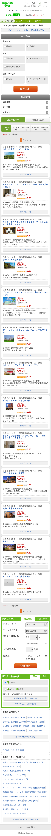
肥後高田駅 (41, 726)
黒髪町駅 (14, 722)
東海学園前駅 (16, 726)
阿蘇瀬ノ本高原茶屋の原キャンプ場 (16, 771)
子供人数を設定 (32, 643)
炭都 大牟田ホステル (12, 508)
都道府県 (6, 102)
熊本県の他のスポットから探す (25, 819)
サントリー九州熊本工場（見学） (15, 813)
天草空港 (6, 750)
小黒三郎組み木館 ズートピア (15, 805)
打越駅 (41, 722)
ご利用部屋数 (9, 648)
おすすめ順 (16, 129)
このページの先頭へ (25, 827)
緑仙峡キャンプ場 (36, 762)
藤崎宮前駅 (15, 717)
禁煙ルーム (10, 58)
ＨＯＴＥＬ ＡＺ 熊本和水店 (16, 576)
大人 (28, 637)
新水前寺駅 (37, 717)
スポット (6, 112)
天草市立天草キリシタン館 (13, 792)
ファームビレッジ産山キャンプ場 (15, 779)
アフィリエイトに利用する (25, 704)
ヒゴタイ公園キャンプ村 (12, 783)
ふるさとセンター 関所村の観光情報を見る (25, 30)
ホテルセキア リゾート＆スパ (16, 149)
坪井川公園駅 (32, 722)
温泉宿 (9, 46)
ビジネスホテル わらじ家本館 (16, 400)
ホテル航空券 (16, 689)
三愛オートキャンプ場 (11, 767)
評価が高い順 (44, 129)
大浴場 (9, 79)
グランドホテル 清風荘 (13, 473)
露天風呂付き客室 (13, 67)
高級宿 (32, 46)
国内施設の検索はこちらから (25, 698)
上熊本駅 (22, 722)
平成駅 (23, 717)
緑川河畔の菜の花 (9, 801)
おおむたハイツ (9, 541)
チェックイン (9, 624)
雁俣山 (20, 801)
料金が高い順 (35, 129)
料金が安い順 (25, 129)
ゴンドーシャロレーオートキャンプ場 (17, 788)
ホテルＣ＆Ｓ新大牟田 (12, 259)
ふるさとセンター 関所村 (28, 21)
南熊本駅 (6, 717)
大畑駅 (13, 731)
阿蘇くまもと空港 (17, 750)
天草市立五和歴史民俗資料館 (35, 792)
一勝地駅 (6, 731)
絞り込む (25, 89)
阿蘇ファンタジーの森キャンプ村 (15, 762)
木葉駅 (33, 726)
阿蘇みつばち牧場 (31, 801)
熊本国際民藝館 (39, 788)
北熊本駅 (25, 726)
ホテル (12, 682)
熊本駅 (29, 717)
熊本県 (10, 21)
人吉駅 (29, 731)
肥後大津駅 (21, 731)
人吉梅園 (42, 796)
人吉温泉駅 (37, 731)
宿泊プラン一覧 (25, 174)
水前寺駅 (6, 722)
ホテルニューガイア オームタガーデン (20, 365)
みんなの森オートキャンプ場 (14, 775)
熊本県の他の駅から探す (25, 737)
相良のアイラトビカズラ (28, 796)
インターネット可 (37, 58)
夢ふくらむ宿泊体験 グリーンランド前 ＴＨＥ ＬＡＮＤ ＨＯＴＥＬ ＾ (25, 437)
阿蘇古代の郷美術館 (10, 796)
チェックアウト (10, 630)
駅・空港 (6, 107)
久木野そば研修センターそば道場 (15, 809)
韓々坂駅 (6, 726)
